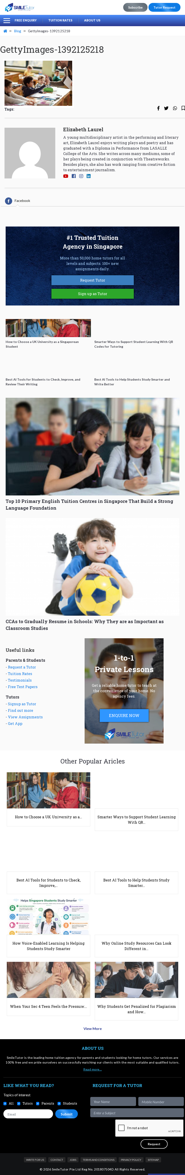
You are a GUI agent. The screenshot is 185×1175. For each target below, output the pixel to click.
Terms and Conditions (98, 1159)
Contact (57, 1159)
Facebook (22, 200)
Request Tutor (92, 280)
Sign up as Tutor (92, 293)
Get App (15, 723)
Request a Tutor (22, 667)
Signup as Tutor (22, 703)
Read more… (92, 1069)
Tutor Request (164, 7)
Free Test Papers (22, 686)
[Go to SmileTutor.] (5, 31)
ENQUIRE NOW (124, 715)
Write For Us (35, 1159)
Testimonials (20, 680)
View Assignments (25, 717)
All (11, 1103)
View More (92, 1028)
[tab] (17, 201)
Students (70, 1103)
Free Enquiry (26, 20)
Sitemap (153, 1159)
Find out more (20, 710)
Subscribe (135, 7)
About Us (92, 20)
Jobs (73, 1159)
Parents (48, 1103)
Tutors (28, 1103)
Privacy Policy (131, 1159)
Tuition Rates (60, 20)
